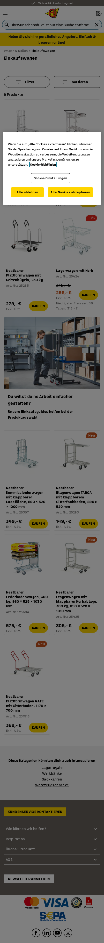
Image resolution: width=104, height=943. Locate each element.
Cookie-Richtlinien (43, 165)
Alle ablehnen (27, 192)
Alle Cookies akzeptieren (70, 192)
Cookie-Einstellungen (50, 178)
